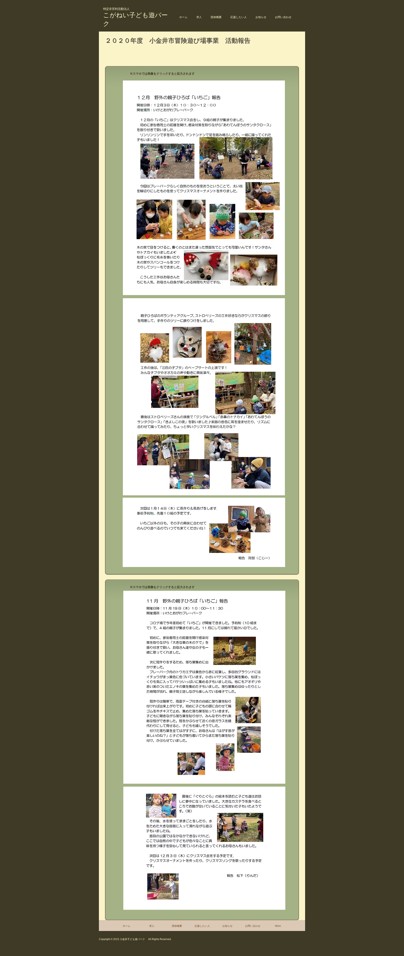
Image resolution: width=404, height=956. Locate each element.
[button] (216, 17)
